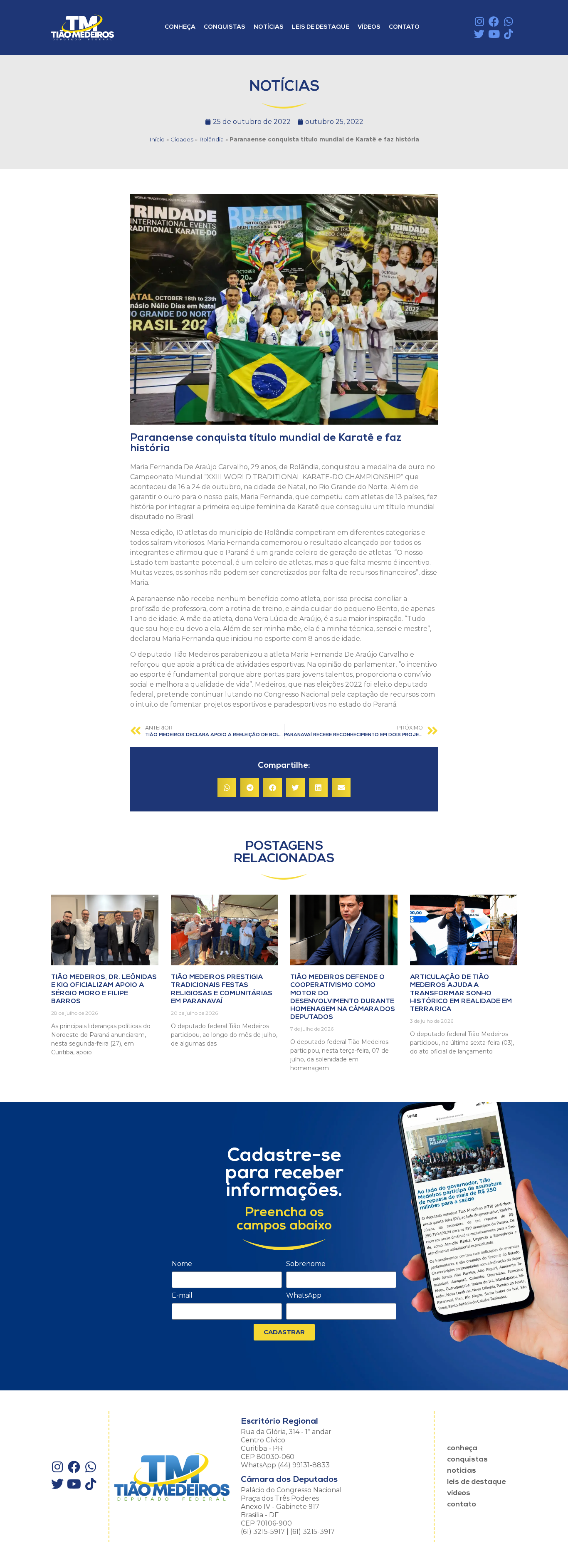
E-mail (182, 1295)
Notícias (269, 27)
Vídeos (369, 27)
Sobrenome (306, 1264)
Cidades (181, 139)
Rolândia (211, 139)
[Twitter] (479, 34)
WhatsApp (303, 1295)
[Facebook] (494, 21)
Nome (182, 1264)
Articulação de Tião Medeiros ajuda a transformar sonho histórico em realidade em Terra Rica (461, 993)
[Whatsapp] (508, 21)
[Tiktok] (508, 34)
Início (157, 139)
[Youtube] (494, 34)
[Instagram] (479, 21)
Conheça (180, 27)
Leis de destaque (320, 27)
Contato (404, 27)
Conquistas (224, 27)
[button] (226, 787)
